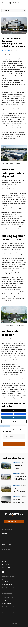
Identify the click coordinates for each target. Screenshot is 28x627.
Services (4, 539)
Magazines (5, 559)
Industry (4, 533)
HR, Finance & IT (6, 544)
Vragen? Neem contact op (13, 521)
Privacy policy (14, 623)
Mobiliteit (4, 536)
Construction (5, 50)
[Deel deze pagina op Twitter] (13, 410)
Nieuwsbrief (5, 564)
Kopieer (14, 421)
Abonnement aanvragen (9, 556)
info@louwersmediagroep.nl (11, 587)
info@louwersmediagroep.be (12, 606)
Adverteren (5, 553)
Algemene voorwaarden (14, 620)
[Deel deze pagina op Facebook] (13, 414)
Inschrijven (14, 444)
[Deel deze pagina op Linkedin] (13, 417)
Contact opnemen (7, 567)
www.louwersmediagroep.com (12, 612)
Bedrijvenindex (6, 562)
